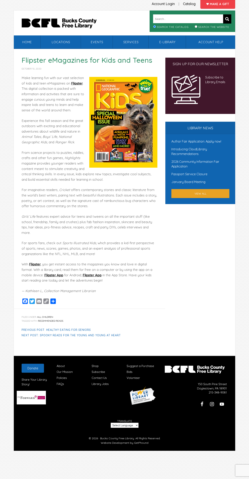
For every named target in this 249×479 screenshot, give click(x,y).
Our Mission (65, 372)
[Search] (227, 19)
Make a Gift (219, 4)
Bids (129, 372)
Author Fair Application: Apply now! (196, 141)
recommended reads (50, 320)
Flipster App (53, 275)
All (39, 316)
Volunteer (133, 378)
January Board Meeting (188, 182)
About (61, 366)
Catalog (189, 4)
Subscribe (98, 372)
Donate (32, 368)
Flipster (77, 83)
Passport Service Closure (189, 174)
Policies (62, 378)
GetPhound (141, 443)
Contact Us (99, 378)
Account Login (163, 4)
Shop (95, 366)
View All (200, 193)
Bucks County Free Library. (117, 438)
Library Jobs (100, 384)
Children (47, 316)
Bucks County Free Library (63, 24)
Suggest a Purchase (140, 366)
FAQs (60, 384)
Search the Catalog (173, 26)
